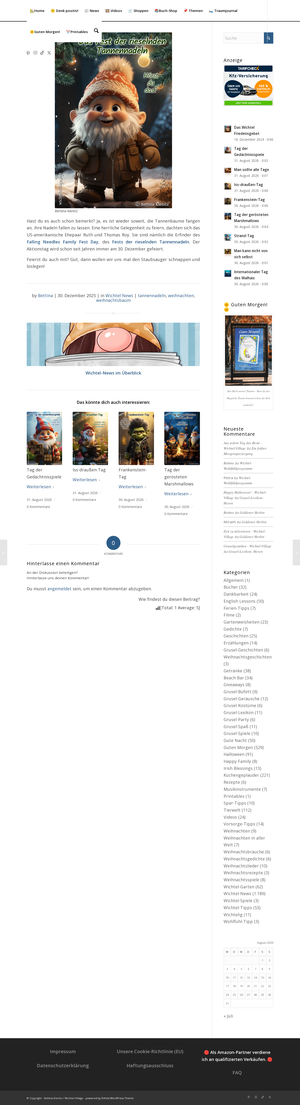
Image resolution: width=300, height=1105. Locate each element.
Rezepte (232, 782)
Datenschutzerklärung (63, 1065)
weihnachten (181, 295)
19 (241, 986)
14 (255, 977)
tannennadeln (152, 295)
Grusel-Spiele (237, 733)
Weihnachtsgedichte (244, 859)
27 (248, 994)
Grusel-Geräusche (241, 698)
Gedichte (233, 629)
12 (241, 977)
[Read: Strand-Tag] (228, 237)
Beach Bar (234, 678)
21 (255, 986)
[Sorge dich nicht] (296, 552)
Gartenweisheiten (241, 622)
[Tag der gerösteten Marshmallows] (182, 438)
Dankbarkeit (236, 594)
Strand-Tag (244, 235)
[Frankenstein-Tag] (136, 438)
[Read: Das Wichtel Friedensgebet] (228, 129)
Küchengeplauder (241, 775)
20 (248, 986)
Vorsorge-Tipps (239, 824)
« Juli (228, 1016)
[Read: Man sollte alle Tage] (228, 171)
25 (234, 994)
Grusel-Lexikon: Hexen (246, 551)
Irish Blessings (238, 768)
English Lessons (239, 601)
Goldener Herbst (252, 512)
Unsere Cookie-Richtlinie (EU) (150, 1051)
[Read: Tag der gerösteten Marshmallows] (228, 216)
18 (234, 986)
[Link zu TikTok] (42, 52)
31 (227, 1003)
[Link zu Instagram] (35, 52)
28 (255, 994)
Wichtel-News (119, 295)
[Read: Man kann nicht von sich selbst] (228, 252)
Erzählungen (236, 643)
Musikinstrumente (242, 789)
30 (269, 994)
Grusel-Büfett (237, 691)
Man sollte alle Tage (251, 169)
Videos (230, 817)
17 (227, 986)
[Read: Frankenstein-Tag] (228, 201)
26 (241, 994)
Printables (234, 796)
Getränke (233, 671)
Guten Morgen (238, 747)
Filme (229, 615)
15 (262, 977)
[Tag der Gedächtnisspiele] (44, 438)
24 (227, 994)
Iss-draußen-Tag (248, 184)
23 (269, 986)
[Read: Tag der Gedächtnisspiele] (228, 150)
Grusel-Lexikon (239, 712)
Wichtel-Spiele (238, 900)
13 (248, 977)
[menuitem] (37, 10)
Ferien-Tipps (236, 608)
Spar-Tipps (235, 803)
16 (269, 977)
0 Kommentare (38, 506)
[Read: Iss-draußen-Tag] (228, 186)
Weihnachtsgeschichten (248, 657)
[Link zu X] (49, 52)
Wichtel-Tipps (238, 907)
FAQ (237, 1072)
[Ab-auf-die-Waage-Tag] (3, 552)
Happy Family (237, 761)
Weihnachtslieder (241, 866)
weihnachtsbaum (113, 300)
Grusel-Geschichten (243, 650)
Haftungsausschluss (150, 1065)
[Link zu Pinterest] (28, 52)
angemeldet (59, 588)
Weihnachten (237, 831)
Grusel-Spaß (236, 726)
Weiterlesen (39, 486)
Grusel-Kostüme (240, 705)
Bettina (45, 295)
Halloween (234, 754)
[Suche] (96, 31)
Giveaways (234, 684)
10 (227, 977)
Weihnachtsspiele (241, 879)
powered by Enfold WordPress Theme (110, 1098)
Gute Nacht (235, 740)
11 (234, 977)
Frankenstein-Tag (249, 199)
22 (262, 986)
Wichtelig (233, 914)
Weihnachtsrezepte (243, 872)
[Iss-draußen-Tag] (90, 438)
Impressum (63, 1051)
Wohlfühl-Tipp (238, 921)
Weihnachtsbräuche (244, 852)
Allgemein (234, 580)
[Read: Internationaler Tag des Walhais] (228, 273)
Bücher (231, 587)
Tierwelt (232, 810)
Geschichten (236, 636)
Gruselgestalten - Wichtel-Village (247, 546)
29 (262, 994)
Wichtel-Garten (239, 886)
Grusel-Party (236, 719)
